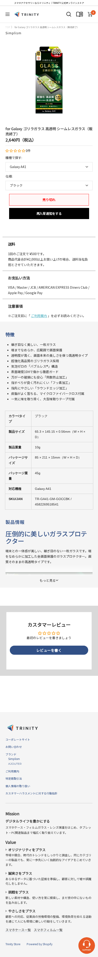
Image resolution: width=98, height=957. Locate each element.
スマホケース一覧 (18, 930)
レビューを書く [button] (49, 650)
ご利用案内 (39, 315)
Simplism (13, 33)
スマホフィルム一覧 (48, 930)
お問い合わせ (13, 747)
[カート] (90, 14)
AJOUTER (13, 763)
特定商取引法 (13, 778)
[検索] (68, 14)
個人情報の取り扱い (17, 786)
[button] (15, 150)
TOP (7, 27)
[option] (49, 232)
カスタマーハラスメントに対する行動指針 (31, 793)
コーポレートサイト (17, 739)
